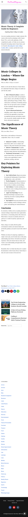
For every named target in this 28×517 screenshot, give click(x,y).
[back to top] (25, 513)
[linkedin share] (14, 291)
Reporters (3, 482)
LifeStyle (3, 455)
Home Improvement (6, 447)
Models (3, 460)
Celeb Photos (4, 403)
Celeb (2, 401)
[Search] (25, 2)
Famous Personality (6, 422)
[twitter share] (5, 291)
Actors (2, 385)
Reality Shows (4, 479)
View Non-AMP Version (19, 513)
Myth (2, 468)
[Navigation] (2, 2)
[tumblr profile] (18, 507)
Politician (3, 474)
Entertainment (5, 417)
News (2, 471)
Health (2, 441)
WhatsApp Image (5, 493)
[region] (13, 7)
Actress (3, 387)
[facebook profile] (10, 507)
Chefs (2, 406)
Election (3, 414)
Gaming (3, 436)
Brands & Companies (6, 395)
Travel (2, 490)
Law (2, 452)
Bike (2, 393)
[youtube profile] (14, 507)
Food (2, 430)
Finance (3, 428)
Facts (2, 420)
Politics (3, 476)
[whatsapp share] (18, 291)
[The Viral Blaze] (14, 1)
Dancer (3, 409)
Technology (4, 487)
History (3, 444)
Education (3, 412)
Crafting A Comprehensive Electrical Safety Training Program (18, 318)
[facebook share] (2, 291)
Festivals (3, 425)
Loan (2, 457)
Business (3, 398)
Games (2, 433)
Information (4, 449)
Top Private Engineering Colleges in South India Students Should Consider (19, 304)
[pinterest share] (11, 291)
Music (2, 466)
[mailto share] (8, 291)
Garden (3, 439)
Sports (2, 484)
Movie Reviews (5, 463)
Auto (2, 390)
